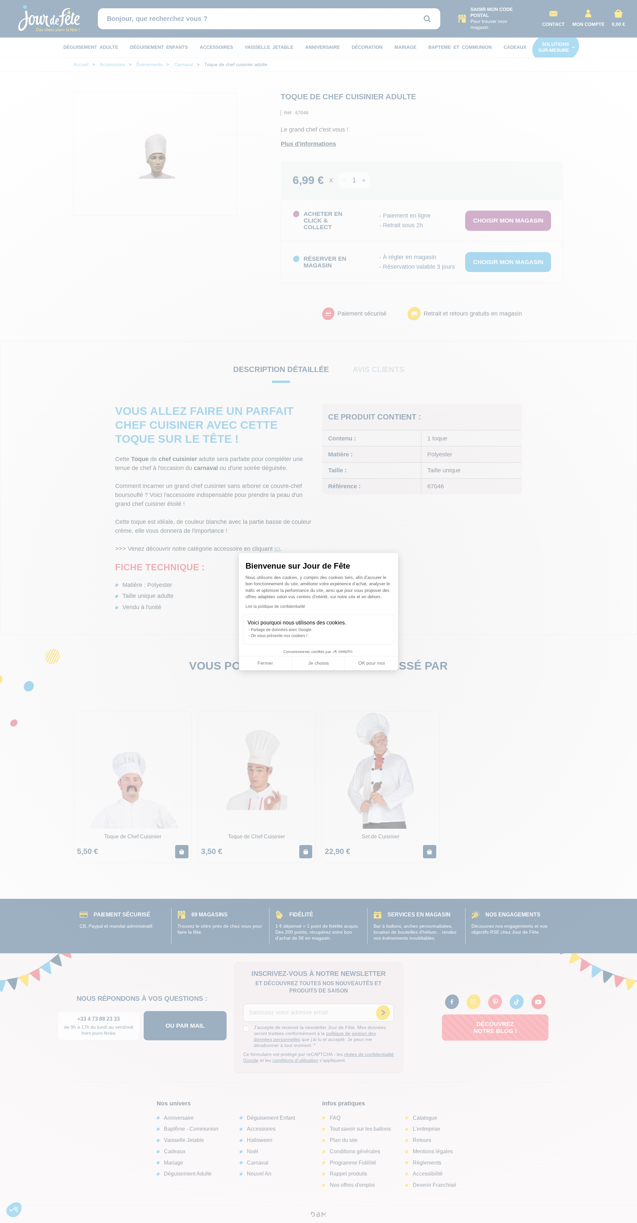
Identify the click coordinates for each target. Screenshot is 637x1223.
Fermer (265, 663)
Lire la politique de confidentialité (275, 606)
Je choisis (318, 663)
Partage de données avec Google (281, 629)
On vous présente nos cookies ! (279, 635)
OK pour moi (371, 663)
